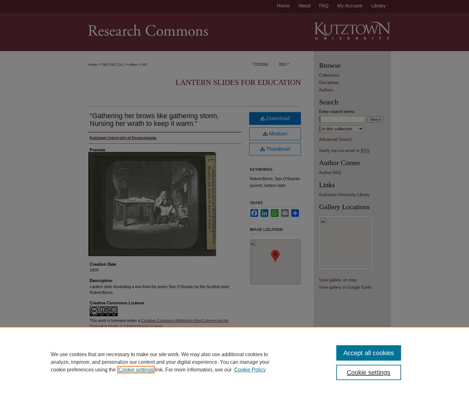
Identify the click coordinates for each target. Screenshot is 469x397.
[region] (234, 362)
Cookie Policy (250, 369)
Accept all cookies (368, 352)
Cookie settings (135, 369)
